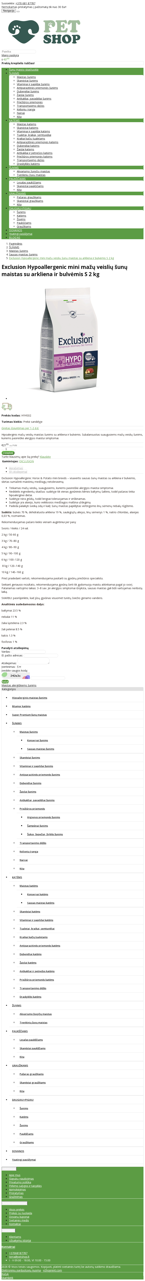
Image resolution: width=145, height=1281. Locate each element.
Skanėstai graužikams (30, 201)
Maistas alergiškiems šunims (19, 685)
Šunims (21, 212)
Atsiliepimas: (9, 663)
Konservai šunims (37, 740)
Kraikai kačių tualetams (31, 138)
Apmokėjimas (17, 1189)
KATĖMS (17, 877)
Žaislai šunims (25, 95)
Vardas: (6, 651)
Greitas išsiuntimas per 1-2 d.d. (20, 428)
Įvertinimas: (8, 667)
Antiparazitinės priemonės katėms (37, 142)
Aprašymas (16, 468)
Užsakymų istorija (20, 1240)
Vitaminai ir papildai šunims (33, 84)
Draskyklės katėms (28, 164)
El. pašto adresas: (12, 655)
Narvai (21, 113)
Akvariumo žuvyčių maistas (33, 171)
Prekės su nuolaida (20, 1213)
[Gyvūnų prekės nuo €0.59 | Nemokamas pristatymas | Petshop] (46, 48)
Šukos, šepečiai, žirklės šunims (45, 834)
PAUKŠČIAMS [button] (17, 178)
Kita (19, 116)
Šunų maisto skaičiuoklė (24, 69)
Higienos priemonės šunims (43, 817)
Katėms (21, 215)
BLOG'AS (14, 237)
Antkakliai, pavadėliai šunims (34, 98)
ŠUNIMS (17, 723)
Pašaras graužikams (29, 197)
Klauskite (45, 457)
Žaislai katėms (25, 149)
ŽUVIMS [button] (14, 167)
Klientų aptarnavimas (14, 1203)
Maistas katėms (26, 124)
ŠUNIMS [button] (14, 73)
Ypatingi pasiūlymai (20, 234)
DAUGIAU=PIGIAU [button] (20, 208)
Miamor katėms (21, 706)
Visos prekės (16, 1209)
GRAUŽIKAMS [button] (17, 193)
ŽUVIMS (16, 1005)
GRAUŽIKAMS (20, 1065)
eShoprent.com (52, 1270)
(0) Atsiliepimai (18, 471)
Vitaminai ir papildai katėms (33, 131)
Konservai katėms (37, 894)
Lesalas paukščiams (29, 182)
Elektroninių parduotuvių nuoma (21, 1270)
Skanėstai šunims (27, 80)
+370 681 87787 (25, 3)
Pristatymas (16, 1193)
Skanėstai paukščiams (30, 186)
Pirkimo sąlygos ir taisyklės (25, 1186)
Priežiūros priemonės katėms (34, 156)
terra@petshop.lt (19, 1256)
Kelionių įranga (26, 109)
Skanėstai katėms (27, 128)
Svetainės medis (19, 1220)
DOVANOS (15, 230)
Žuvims (21, 219)
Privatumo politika (20, 1182)
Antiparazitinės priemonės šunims (37, 88)
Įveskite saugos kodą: (15, 670)
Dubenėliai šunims (28, 91)
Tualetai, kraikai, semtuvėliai (34, 135)
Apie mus (14, 1175)
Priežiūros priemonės (30, 102)
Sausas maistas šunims (40, 749)
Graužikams (24, 226)
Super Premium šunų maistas (29, 714)
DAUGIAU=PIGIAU (23, 1099)
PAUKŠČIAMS (20, 1031)
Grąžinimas (16, 1196)
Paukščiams (24, 223)
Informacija (9, 1168)
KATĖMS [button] (14, 120)
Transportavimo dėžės (30, 106)
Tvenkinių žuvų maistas (31, 175)
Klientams (8, 1230)
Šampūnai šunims (37, 825)
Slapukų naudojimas (21, 1178)
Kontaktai (15, 1224)
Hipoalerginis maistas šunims (29, 697)
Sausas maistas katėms (40, 903)
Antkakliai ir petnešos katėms (34, 153)
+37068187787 (18, 1253)
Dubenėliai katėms (28, 146)
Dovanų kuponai (19, 1217)
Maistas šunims (26, 77)
